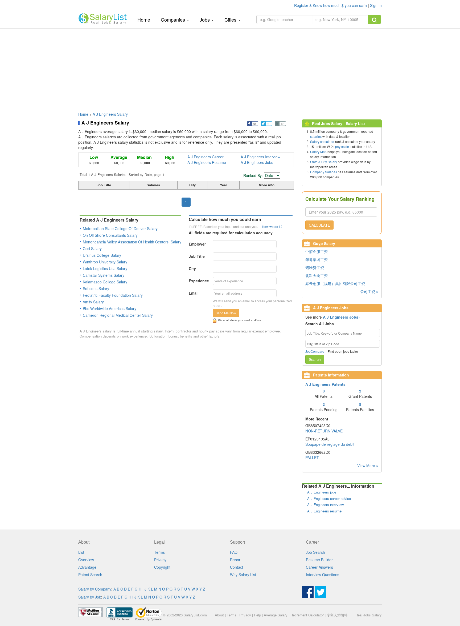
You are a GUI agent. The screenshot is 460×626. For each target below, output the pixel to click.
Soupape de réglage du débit (329, 444)
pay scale (342, 146)
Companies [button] (173, 19)
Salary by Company (94, 589)
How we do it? (272, 226)
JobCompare (314, 351)
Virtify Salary (93, 301)
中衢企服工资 (316, 251)
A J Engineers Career (205, 156)
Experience (199, 280)
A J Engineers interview (325, 504)
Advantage (87, 567)
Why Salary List (243, 574)
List (81, 552)
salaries (316, 136)
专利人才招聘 (337, 614)
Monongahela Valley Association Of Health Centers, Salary (132, 241)
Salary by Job (89, 597)
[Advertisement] (230, 67)
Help (257, 614)
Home (145, 19)
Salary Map (318, 151)
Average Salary (276, 614)
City (192, 268)
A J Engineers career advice (329, 498)
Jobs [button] (205, 19)
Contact (236, 567)
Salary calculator (322, 141)
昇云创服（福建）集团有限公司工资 (335, 283)
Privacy (160, 559)
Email (194, 293)
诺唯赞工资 (314, 267)
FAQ (233, 552)
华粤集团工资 (316, 259)
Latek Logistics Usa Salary (105, 268)
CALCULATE (319, 225)
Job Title (197, 256)
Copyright (162, 567)
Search (315, 359)
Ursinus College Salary (102, 255)
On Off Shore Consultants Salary (110, 235)
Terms (159, 552)
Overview (86, 559)
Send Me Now (226, 313)
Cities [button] (231, 19)
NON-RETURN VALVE (324, 431)
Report (235, 559)
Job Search (315, 552)
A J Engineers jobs (321, 492)
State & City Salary (323, 161)
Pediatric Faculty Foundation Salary (113, 295)
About (219, 614)
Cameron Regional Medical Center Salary (118, 315)
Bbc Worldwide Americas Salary (109, 308)
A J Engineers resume (324, 510)
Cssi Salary (92, 248)
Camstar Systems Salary (103, 275)
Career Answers (319, 567)
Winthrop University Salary (105, 261)
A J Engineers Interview (260, 156)
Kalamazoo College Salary (105, 281)
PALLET (312, 457)
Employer (197, 244)
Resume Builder (319, 559)
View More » (367, 465)
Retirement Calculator (307, 614)
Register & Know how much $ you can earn (331, 5)
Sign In (376, 5)
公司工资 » (369, 291)
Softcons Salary (96, 288)
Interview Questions (322, 574)
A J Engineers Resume (206, 162)
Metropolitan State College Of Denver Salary (120, 228)
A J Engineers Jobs (257, 162)
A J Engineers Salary (110, 114)
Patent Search (90, 574)
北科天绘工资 (316, 275)
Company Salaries (323, 172)
